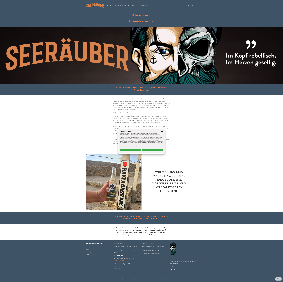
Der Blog (88, 252)
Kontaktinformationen (169, 278)
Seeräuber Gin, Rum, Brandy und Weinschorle (116, 278)
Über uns (88, 254)
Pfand (87, 249)
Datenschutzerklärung (149, 278)
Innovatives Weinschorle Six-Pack (150, 253)
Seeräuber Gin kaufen (148, 243)
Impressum (177, 278)
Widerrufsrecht (140, 278)
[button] (110, 5)
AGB (157, 278)
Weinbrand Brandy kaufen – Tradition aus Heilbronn (153, 247)
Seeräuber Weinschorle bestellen (151, 250)
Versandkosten (121, 266)
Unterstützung (90, 246)
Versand (161, 278)
